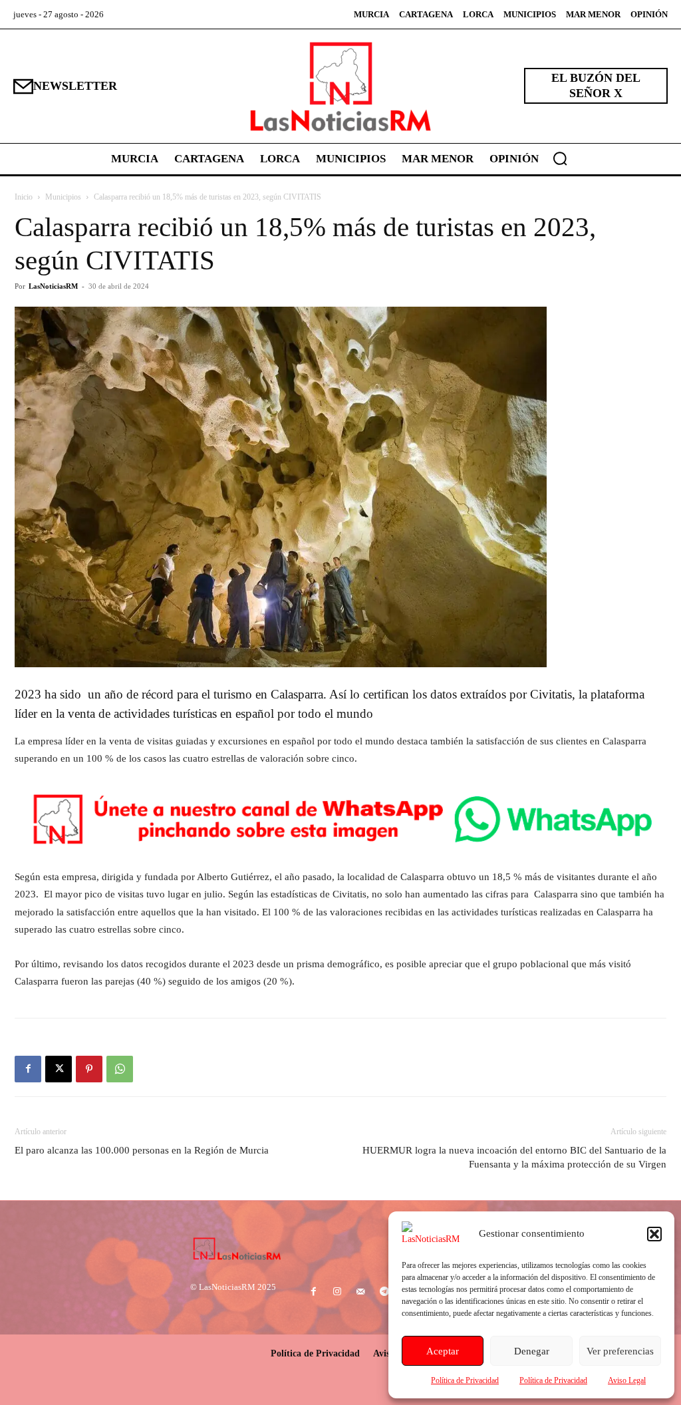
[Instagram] (337, 1292)
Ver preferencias (620, 1351)
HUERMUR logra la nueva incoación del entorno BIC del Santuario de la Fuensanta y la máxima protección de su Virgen (514, 1157)
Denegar (531, 1351)
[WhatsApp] (119, 1069)
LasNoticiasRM (53, 286)
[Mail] (360, 1292)
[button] (654, 1234)
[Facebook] (28, 1069)
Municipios (63, 197)
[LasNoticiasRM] (340, 86)
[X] (58, 1069)
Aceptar (442, 1351)
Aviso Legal (627, 1380)
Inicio (24, 197)
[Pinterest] (89, 1069)
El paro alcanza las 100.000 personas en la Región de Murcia (142, 1150)
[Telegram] (384, 1292)
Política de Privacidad (465, 1380)
